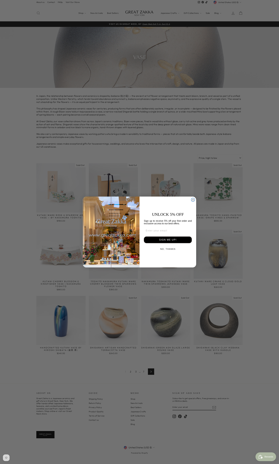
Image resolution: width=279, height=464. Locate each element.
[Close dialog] (193, 199)
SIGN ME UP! (168, 240)
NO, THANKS (168, 249)
